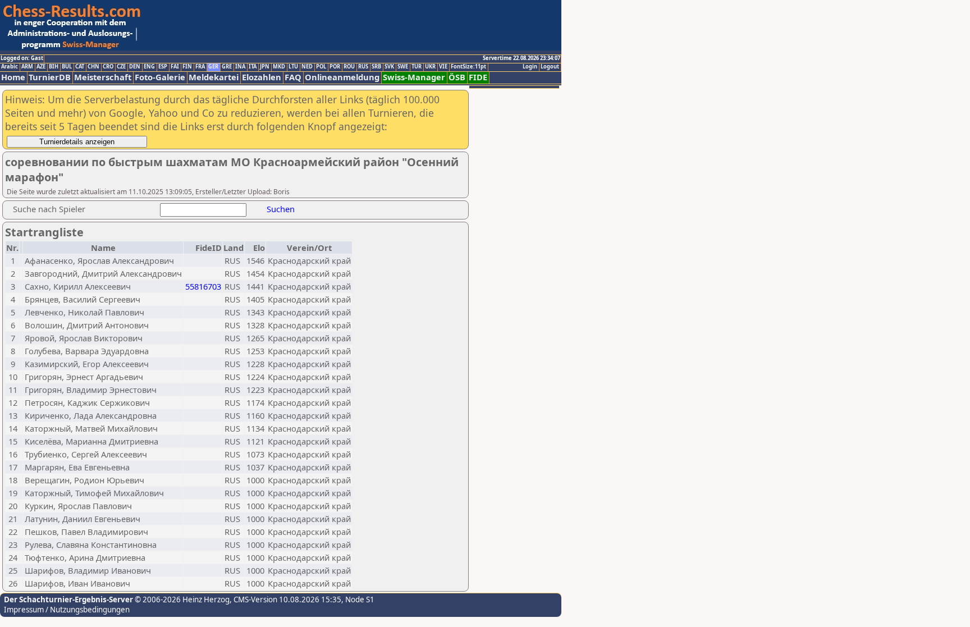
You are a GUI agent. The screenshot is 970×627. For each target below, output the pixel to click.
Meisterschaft (102, 77)
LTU (293, 66)
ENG (149, 66)
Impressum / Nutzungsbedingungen (67, 610)
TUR (416, 66)
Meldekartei (214, 77)
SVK (389, 66)
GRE (227, 66)
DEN (134, 66)
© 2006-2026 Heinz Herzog (181, 599)
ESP (162, 66)
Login (530, 66)
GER (213, 66)
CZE (121, 66)
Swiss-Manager (414, 77)
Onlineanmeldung (342, 77)
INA (240, 66)
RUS (363, 66)
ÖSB (457, 77)
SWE (402, 66)
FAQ (293, 77)
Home (13, 77)
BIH (53, 66)
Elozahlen (261, 77)
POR (335, 66)
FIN (187, 66)
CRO (108, 66)
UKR (430, 66)
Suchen (281, 208)
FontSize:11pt (468, 66)
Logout (550, 66)
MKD (279, 66)
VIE (443, 66)
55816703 (203, 286)
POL (321, 66)
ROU (349, 66)
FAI (175, 66)
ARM (27, 66)
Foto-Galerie (160, 77)
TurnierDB (50, 77)
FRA (200, 66)
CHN (93, 66)
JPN (264, 66)
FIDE (478, 77)
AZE (40, 66)
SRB (376, 66)
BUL (67, 66)
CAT (79, 66)
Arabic (9, 66)
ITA (253, 66)
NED (307, 66)
